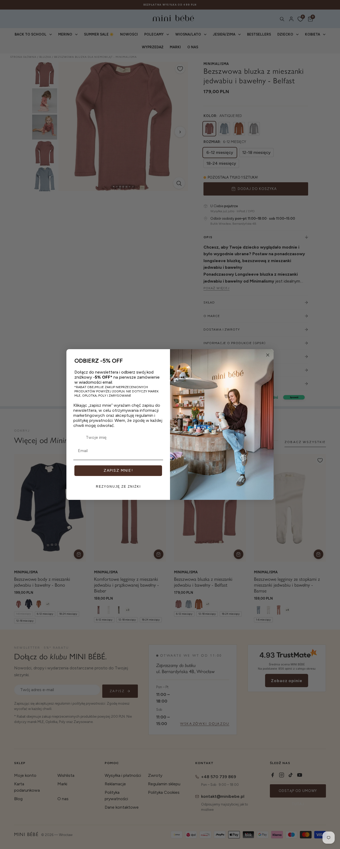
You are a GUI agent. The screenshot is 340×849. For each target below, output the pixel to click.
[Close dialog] (268, 355)
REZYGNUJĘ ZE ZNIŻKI (118, 486)
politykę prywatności (93, 420)
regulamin (144, 415)
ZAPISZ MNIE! (118, 470)
